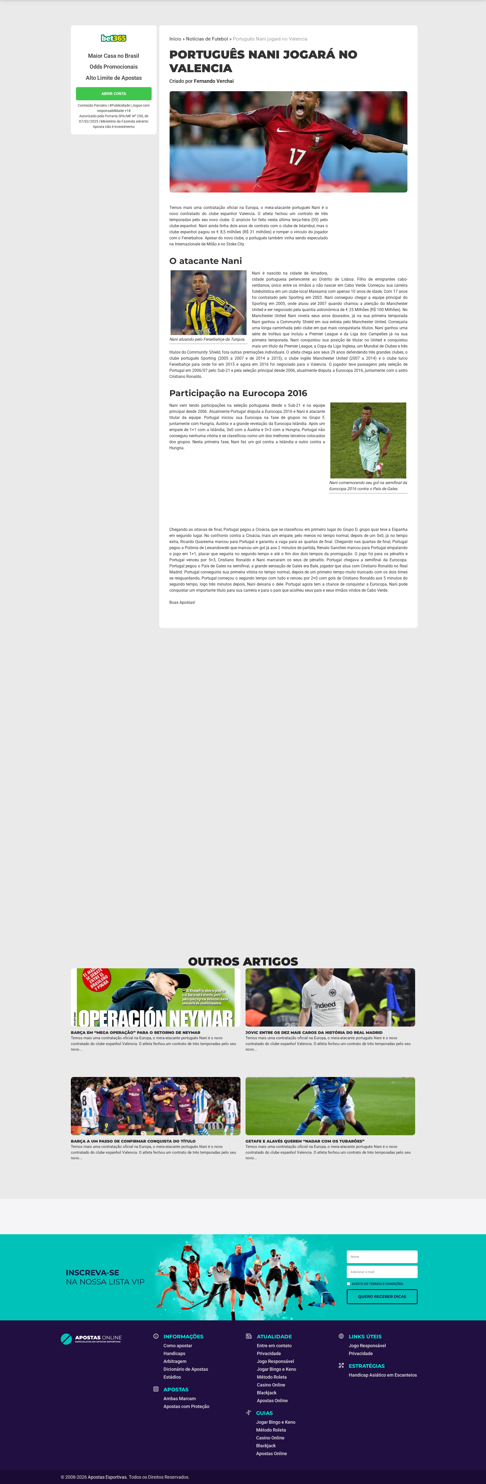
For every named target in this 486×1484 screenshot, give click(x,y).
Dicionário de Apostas (186, 1369)
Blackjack (266, 1392)
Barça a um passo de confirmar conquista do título (133, 1141)
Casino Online (271, 1384)
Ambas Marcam (180, 1398)
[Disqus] (243, 704)
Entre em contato (274, 1345)
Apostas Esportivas (107, 1477)
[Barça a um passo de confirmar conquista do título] (155, 1106)
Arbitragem (175, 1361)
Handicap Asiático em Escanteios (383, 1375)
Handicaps (174, 1353)
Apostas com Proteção (186, 1406)
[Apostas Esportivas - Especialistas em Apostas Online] (104, 1339)
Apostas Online (272, 1400)
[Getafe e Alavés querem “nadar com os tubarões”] (330, 1106)
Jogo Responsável (275, 1361)
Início (175, 39)
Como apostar (178, 1345)
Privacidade (269, 1353)
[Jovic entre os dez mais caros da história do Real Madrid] (330, 997)
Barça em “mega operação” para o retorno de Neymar (135, 1032)
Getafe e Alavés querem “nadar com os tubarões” (305, 1141)
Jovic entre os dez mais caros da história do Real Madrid (314, 1032)
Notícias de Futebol (207, 39)
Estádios (172, 1377)
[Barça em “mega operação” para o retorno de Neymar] (155, 997)
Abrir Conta (114, 93)
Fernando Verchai (214, 81)
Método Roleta (272, 1377)
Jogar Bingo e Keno (276, 1369)
